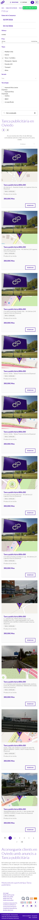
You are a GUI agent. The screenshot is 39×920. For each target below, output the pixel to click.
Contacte (34, 917)
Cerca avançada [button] (11, 113)
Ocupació (34, 915)
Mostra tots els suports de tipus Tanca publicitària (16, 884)
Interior (7, 55)
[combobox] (19, 78)
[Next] (22, 842)
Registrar (15, 2)
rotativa (7, 96)
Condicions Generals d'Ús (10, 903)
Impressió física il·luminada (8, 93)
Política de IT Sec (7, 898)
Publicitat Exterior (11, 8)
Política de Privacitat (8, 895)
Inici (3, 8)
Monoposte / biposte (11, 61)
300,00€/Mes (9, 199)
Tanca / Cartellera (10, 58)
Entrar (24, 2)
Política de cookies (8, 896)
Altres (6, 70)
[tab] (19, 113)
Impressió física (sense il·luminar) (10, 89)
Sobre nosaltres (26, 915)
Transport (8, 67)
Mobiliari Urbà (9, 52)
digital (6, 99)
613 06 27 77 (30, 8)
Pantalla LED (8, 64)
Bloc (30, 917)
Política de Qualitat (8, 900)
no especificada (9, 102)
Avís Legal (5, 893)
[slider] (2, 42)
